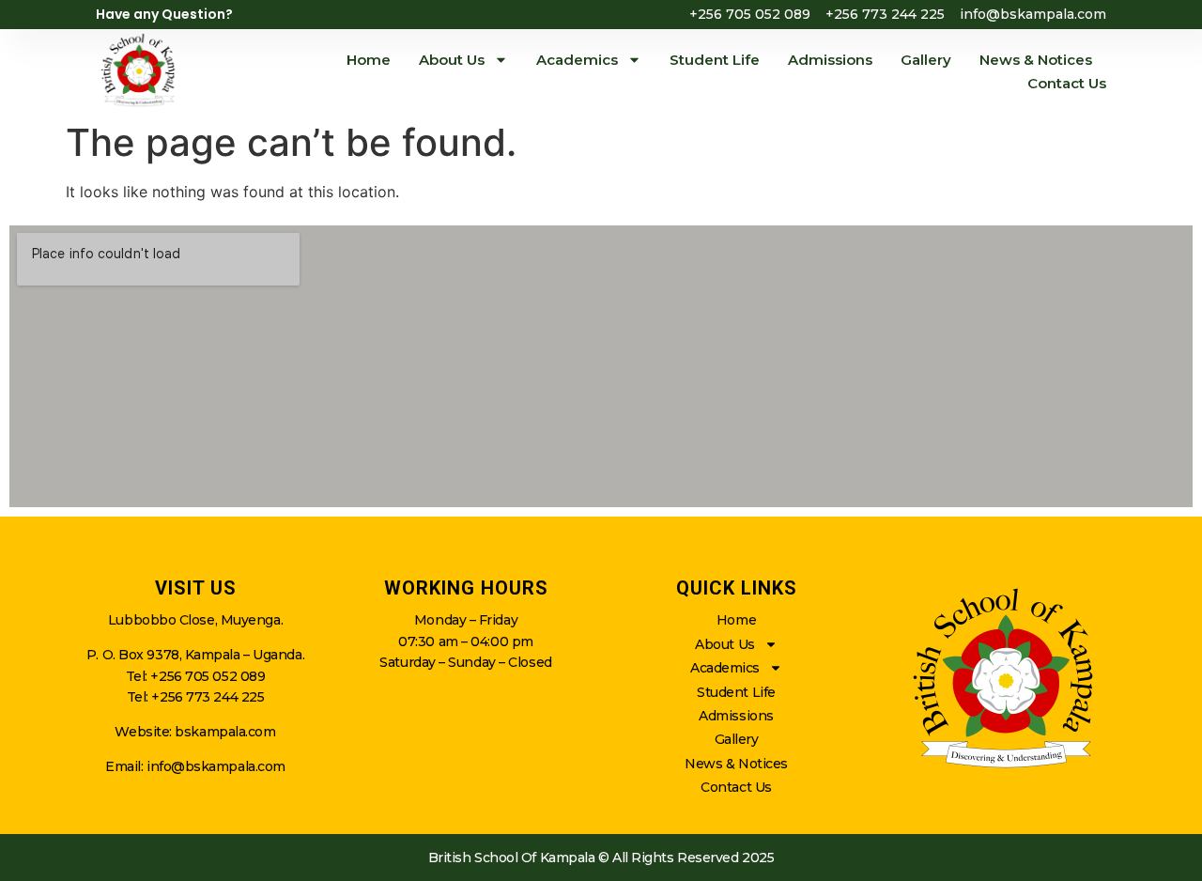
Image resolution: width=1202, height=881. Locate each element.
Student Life (715, 60)
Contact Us (1066, 83)
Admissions (830, 60)
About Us (452, 60)
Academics (577, 60)
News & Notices (1035, 60)
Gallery (926, 60)
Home (369, 60)
